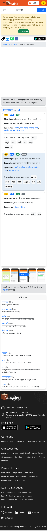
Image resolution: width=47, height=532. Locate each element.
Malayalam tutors (7, 476)
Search (41, 10)
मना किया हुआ (6, 309)
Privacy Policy (20, 441)
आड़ (11, 130)
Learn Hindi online (8, 492)
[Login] (43, 3)
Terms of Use (32, 441)
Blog (11, 441)
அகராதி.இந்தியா (37, 453)
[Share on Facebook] (16, 38)
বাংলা (25, 142)
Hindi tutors (5, 472)
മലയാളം (8, 147)
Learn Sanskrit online (27, 499)
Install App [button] (24, 274)
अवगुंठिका (22, 167)
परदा (9, 170)
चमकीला (5, 302)
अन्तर (36, 128)
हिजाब (17, 170)
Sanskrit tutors (19, 480)
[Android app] (33, 427)
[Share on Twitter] (8, 38)
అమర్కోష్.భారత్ (25, 453)
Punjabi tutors (21, 476)
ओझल (18, 130)
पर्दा (13, 170)
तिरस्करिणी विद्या (20, 207)
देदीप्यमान (5, 330)
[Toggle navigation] (3, 3)
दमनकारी (5, 323)
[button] (4, 275)
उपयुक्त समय (6, 377)
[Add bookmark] (19, 110)
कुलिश (4, 316)
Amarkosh (7, 44)
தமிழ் (30, 142)
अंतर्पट (26, 128)
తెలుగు (33, 137)
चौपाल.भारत (4, 460)
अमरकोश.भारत (5, 453)
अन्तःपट (31, 128)
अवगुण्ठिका (29, 167)
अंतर (21, 128)
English (27, 182)
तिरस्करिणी (8, 110)
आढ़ (14, 130)
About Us (4, 441)
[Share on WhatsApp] (12, 38)
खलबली (4, 353)
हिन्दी (15, 44)
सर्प (3, 367)
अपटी (16, 167)
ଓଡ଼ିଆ (13, 142)
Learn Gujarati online (9, 499)
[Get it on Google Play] (40, 38)
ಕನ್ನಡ (7, 142)
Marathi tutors (34, 476)
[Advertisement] (23, 72)
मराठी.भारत (15, 453)
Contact (42, 441)
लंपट (3, 360)
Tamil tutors (28, 472)
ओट (22, 130)
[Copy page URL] (3, 38)
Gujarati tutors (6, 480)
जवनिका (36, 167)
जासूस (4, 384)
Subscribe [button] (23, 31)
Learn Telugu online (24, 492)
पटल (5, 170)
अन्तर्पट (6, 130)
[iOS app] (9, 427)
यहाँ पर (5, 290)
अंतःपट (17, 128)
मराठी (19, 142)
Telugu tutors (17, 472)
